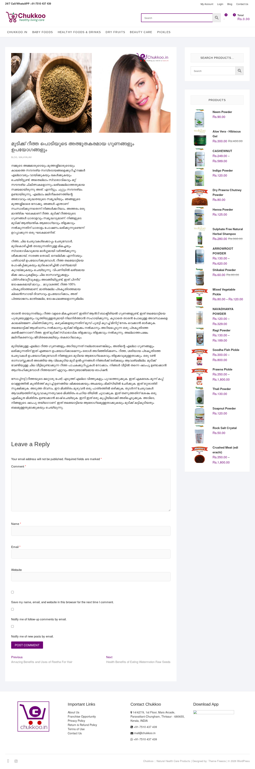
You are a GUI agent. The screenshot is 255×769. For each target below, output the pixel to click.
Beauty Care (141, 32)
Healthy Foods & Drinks (79, 32)
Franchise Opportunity (82, 716)
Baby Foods (42, 32)
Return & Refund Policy (82, 725)
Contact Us (242, 4)
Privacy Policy (76, 721)
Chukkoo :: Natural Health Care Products (166, 761)
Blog (229, 4)
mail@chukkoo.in (144, 733)
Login (220, 4)
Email (16, 547)
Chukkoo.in (17, 32)
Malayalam (25, 157)
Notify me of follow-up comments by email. (39, 619)
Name (16, 524)
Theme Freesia (217, 761)
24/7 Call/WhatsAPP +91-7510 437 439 (28, 3)
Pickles (164, 32)
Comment (18, 466)
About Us (73, 712)
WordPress (243, 761)
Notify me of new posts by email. (32, 636)
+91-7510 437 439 (145, 727)
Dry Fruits (115, 32)
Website (16, 570)
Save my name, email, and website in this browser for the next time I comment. (62, 602)
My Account (207, 4)
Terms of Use (76, 729)
